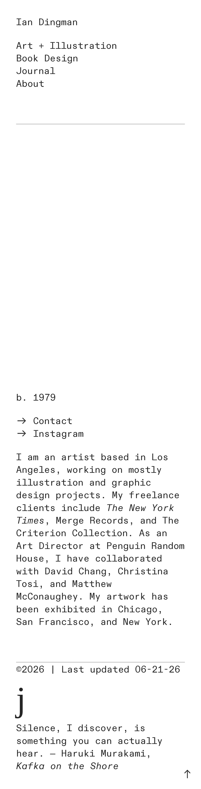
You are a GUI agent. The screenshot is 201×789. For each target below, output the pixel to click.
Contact (49, 421)
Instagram (55, 434)
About (30, 84)
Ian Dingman (47, 22)
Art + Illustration (66, 46)
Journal (35, 71)
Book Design (47, 58)
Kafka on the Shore (67, 766)
